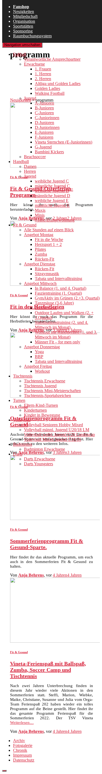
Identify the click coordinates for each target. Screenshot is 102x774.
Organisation (24, 21)
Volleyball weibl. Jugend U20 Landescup (59, 434)
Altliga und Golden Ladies (58, 83)
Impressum (22, 755)
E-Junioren (44, 132)
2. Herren (43, 78)
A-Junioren (44, 103)
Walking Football (49, 93)
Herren (30, 171)
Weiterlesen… (22, 722)
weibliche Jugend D (52, 190)
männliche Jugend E (52, 205)
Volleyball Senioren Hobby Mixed (53, 424)
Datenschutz (23, 760)
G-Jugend (43, 147)
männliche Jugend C (52, 186)
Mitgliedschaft (25, 16)
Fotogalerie (22, 745)
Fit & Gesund (24, 225)
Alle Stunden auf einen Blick (49, 229)
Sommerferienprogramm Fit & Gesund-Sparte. (46, 544)
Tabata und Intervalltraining (58, 278)
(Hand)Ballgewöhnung (55, 220)
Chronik (20, 750)
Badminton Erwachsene (44, 449)
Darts (17, 454)
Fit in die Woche (49, 239)
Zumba (41, 254)
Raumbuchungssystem (32, 36)
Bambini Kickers (49, 151)
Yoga (39, 351)
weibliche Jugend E (52, 200)
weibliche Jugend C (52, 181)
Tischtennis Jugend (40, 385)
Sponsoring (23, 31)
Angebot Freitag (38, 366)
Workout (42, 371)
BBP (39, 356)
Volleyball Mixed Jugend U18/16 (52, 439)
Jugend (30, 98)
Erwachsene (34, 64)
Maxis (40, 210)
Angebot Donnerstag (42, 346)
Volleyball (21, 420)
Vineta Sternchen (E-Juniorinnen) (63, 142)
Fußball (19, 54)
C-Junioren (44, 112)
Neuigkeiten (23, 11)
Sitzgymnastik (47, 273)
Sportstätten (23, 26)
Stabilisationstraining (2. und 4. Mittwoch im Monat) (61, 325)
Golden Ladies (47, 88)
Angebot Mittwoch (40, 283)
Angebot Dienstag (39, 264)
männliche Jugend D (52, 195)
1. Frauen (43, 69)
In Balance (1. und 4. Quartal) (60, 288)
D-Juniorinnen (47, 127)
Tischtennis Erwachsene (44, 381)
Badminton (22, 444)
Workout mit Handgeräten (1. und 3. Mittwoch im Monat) (66, 334)
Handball (21, 161)
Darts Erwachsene (39, 459)
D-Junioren (44, 122)
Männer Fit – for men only (57, 342)
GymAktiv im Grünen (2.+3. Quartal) (67, 298)
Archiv (19, 740)
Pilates (40, 249)
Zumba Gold (46, 307)
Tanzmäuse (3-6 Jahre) (54, 303)
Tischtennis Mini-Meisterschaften (52, 390)
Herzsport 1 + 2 (48, 244)
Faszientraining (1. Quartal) (58, 293)
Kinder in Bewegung (42, 415)
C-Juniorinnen (47, 117)
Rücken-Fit (44, 259)
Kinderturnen (35, 410)
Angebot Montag (38, 234)
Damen (30, 166)
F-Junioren (44, 137)
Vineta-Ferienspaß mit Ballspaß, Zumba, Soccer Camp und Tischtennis (48, 670)
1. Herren (43, 73)
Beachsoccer (35, 156)
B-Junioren (44, 108)
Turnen (19, 400)
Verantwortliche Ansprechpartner (52, 59)
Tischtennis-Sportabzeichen (47, 395)
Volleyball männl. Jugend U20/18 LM (56, 429)
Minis (40, 215)
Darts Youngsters (38, 463)
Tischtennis (22, 376)
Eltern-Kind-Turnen (41, 405)
